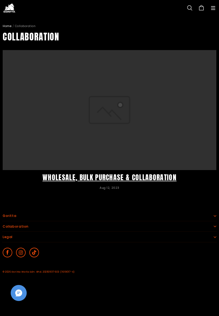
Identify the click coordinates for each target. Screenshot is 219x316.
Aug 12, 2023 (109, 188)
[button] (213, 8)
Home (7, 26)
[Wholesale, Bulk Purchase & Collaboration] (109, 110)
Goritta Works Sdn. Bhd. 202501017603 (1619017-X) (43, 271)
